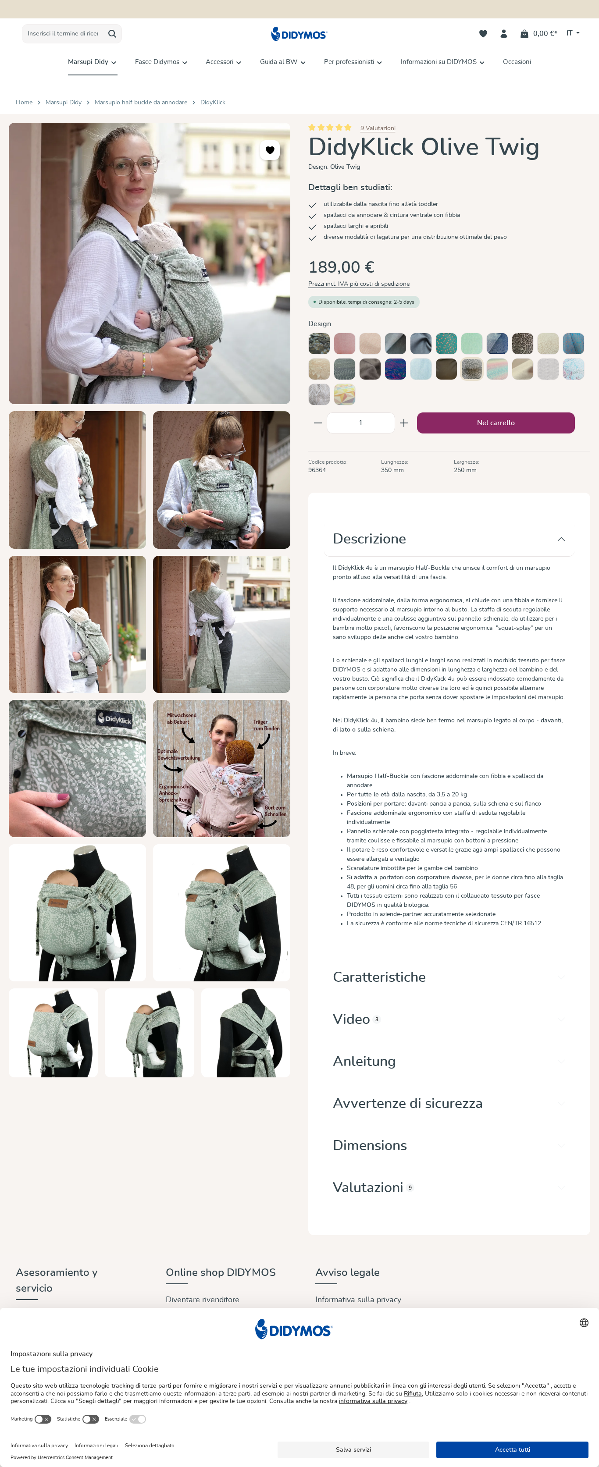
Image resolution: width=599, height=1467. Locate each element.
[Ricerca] (112, 33)
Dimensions (370, 1146)
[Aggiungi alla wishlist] (270, 150)
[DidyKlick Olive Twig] (149, 263)
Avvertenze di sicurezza (408, 1104)
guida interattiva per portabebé (347, 9)
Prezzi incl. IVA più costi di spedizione (359, 284)
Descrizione (369, 539)
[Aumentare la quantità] (404, 422)
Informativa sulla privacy (358, 1300)
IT (570, 33)
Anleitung (364, 1062)
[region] (150, 600)
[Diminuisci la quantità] (317, 422)
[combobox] (62, 33)
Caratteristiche (379, 977)
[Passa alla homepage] (299, 34)
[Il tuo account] (504, 34)
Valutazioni (372, 1188)
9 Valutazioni (378, 128)
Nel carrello (496, 422)
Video (355, 1019)
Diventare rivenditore (202, 1300)
